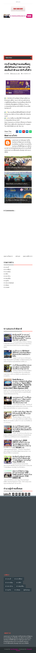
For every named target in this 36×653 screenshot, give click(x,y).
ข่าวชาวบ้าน (7, 276)
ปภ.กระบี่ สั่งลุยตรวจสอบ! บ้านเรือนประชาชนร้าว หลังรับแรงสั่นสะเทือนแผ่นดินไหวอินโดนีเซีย (22, 428)
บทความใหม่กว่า (8, 256)
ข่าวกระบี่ (6, 267)
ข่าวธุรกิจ (6, 280)
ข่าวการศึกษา (7, 269)
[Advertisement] (18, 37)
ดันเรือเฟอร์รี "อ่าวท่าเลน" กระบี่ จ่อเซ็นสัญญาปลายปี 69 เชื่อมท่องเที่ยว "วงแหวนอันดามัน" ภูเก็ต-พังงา (21, 337)
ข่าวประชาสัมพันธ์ (9, 283)
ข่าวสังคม (6, 285)
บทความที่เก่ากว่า (27, 256)
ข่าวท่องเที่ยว (7, 278)
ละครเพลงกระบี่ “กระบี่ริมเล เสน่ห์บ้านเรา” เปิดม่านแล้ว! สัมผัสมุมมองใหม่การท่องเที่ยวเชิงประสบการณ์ (21, 400)
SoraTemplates (14, 649)
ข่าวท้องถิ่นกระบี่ (26, 73)
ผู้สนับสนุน (27, 590)
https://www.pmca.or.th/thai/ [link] (12, 122)
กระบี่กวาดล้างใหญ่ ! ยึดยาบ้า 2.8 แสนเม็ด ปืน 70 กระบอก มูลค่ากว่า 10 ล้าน (22, 413)
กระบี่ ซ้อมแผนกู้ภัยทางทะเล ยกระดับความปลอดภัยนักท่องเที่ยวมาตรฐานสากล (21, 367)
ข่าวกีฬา (6, 274)
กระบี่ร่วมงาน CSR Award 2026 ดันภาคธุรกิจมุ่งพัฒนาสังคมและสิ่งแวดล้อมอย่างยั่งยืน (21, 353)
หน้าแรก (18, 2)
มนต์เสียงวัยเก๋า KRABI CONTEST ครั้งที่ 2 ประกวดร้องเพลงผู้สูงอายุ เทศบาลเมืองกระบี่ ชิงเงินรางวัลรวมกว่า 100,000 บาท (21, 444)
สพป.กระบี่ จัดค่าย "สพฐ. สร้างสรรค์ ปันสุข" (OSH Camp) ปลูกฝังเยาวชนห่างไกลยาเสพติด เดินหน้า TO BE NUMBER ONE (22, 474)
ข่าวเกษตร (6, 287)
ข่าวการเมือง (7, 271)
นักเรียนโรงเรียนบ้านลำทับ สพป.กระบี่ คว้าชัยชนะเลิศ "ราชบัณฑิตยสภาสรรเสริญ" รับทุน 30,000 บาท (21, 459)
